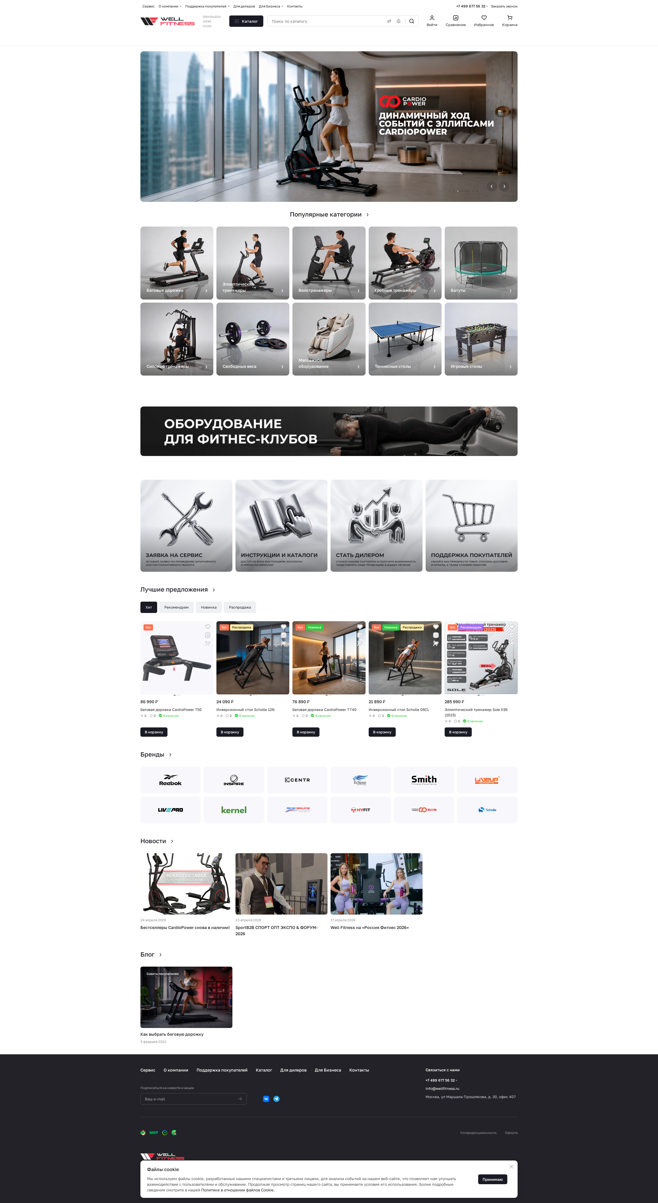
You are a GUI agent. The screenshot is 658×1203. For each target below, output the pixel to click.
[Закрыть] (511, 1167)
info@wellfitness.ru (442, 1088)
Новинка (209, 607)
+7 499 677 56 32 (470, 6)
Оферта (511, 1133)
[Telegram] (276, 1099)
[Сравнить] (207, 635)
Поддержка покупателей (222, 1070)
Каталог (264, 1070)
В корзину (154, 732)
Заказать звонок (504, 6)
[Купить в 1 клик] (207, 643)
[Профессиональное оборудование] (329, 431)
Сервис (147, 1070)
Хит (149, 607)
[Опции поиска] (388, 21)
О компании (176, 1070)
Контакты (359, 1070)
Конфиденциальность (478, 1133)
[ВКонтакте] (266, 1099)
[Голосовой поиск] (399, 21)
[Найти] (411, 21)
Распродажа (240, 607)
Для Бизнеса (328, 1070)
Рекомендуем (176, 607)
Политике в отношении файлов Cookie (237, 1190)
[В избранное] (207, 626)
